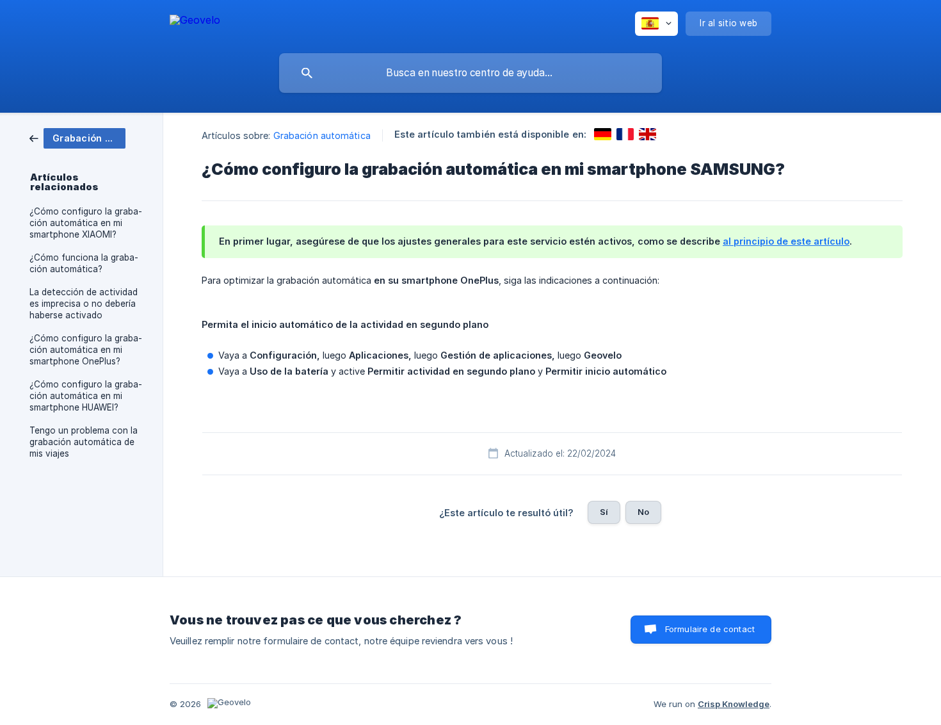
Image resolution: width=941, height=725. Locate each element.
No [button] (643, 512)
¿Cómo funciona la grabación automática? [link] (83, 263)
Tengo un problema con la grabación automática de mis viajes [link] (83, 442)
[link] (77, 137)
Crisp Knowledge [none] (733, 704)
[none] (195, 22)
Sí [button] (604, 512)
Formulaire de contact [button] (710, 629)
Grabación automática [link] (322, 135)
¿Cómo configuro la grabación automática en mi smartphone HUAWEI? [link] (85, 395)
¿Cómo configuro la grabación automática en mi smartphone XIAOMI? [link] (85, 223)
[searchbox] (470, 73)
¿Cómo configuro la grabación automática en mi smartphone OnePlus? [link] (85, 349)
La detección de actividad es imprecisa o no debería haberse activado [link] (83, 303)
